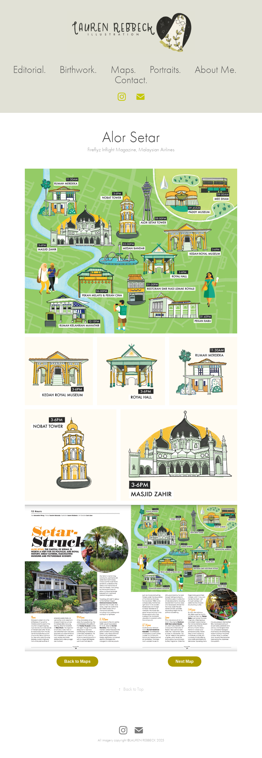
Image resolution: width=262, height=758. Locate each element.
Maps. (123, 69)
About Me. (215, 69)
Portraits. (165, 69)
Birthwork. (78, 69)
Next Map (185, 661)
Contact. (131, 80)
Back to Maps (77, 661)
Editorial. (29, 69)
